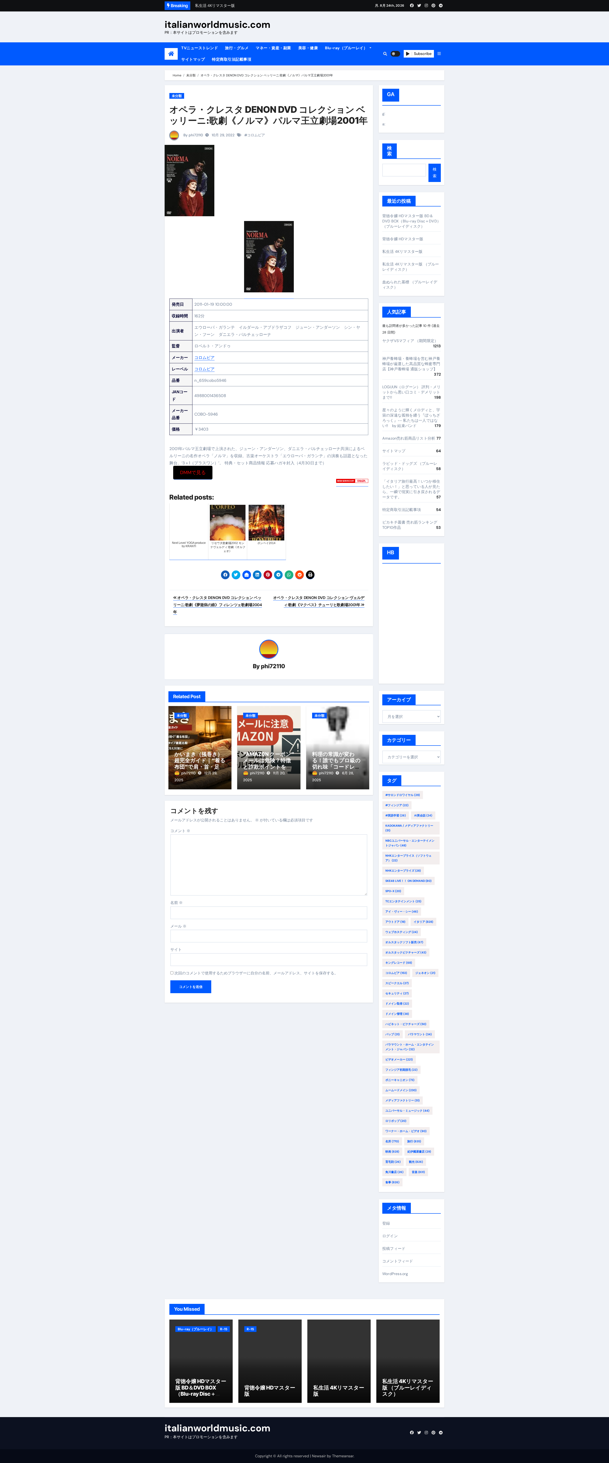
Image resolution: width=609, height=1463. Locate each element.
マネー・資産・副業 (273, 47)
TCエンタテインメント (403, 901)
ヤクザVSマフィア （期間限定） (410, 340)
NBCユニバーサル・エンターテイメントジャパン (409, 843)
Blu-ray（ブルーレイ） (346, 47)
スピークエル (397, 983)
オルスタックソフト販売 (404, 942)
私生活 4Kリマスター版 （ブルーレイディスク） (407, 1387)
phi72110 (273, 666)
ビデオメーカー (399, 1059)
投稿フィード (393, 1248)
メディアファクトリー (402, 1100)
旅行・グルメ (237, 47)
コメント (180, 830)
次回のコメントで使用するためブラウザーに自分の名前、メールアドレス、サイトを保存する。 (256, 973)
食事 (392, 1182)
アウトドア (395, 922)
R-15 (223, 1329)
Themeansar (343, 1455)
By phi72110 (192, 135)
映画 (392, 1152)
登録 (386, 1223)
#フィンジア (396, 805)
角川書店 (394, 1172)
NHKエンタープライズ (403, 871)
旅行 (414, 1141)
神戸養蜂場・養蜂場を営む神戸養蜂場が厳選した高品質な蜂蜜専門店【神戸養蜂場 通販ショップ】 (411, 364)
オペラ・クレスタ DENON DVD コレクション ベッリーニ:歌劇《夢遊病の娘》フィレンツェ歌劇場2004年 (217, 605)
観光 (416, 1162)
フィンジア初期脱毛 (401, 1070)
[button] (439, 53)
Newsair (319, 1455)
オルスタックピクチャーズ (405, 952)
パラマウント (420, 1034)
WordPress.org (395, 1273)
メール (178, 926)
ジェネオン (425, 973)
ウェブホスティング (401, 932)
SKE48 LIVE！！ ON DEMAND (408, 881)
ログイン (390, 1235)
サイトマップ (193, 59)
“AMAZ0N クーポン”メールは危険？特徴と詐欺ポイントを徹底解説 (268, 763)
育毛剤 (393, 1162)
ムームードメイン (401, 1090)
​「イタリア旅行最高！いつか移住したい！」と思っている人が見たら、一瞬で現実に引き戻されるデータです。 (411, 489)
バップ (392, 1034)
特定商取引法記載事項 (231, 59)
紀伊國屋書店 (419, 1152)
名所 (392, 1141)
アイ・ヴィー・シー (401, 911)
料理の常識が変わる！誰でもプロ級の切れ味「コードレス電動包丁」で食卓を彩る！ (336, 766)
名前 (176, 902)
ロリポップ (395, 1121)
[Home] (171, 54)
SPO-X (393, 891)
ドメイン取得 (397, 1004)
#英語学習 (395, 815)
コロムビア (256, 135)
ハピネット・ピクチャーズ (405, 1024)
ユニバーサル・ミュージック (407, 1111)
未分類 (177, 96)
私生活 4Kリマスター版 (402, 251)
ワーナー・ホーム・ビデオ (406, 1131)
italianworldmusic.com (217, 24)
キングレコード (398, 963)
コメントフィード (397, 1261)
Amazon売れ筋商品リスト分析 (408, 438)
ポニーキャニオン (399, 1080)
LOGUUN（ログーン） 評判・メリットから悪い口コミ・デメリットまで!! (411, 392)
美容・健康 (308, 47)
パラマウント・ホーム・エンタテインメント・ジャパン (409, 1047)
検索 (389, 151)
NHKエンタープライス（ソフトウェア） (408, 858)
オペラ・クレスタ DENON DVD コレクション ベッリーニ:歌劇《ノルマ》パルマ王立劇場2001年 (268, 115)
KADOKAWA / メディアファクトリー (409, 828)
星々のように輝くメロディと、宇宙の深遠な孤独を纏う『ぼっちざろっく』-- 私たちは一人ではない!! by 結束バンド (411, 417)
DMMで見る (193, 472)
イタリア (423, 922)
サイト (176, 949)
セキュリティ (397, 993)
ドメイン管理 (397, 1014)
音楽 (418, 1172)
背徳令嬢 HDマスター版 (402, 238)
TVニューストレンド (199, 47)
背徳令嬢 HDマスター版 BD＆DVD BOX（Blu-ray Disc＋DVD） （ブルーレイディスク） (411, 221)
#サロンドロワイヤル (402, 795)
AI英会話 (423, 815)
